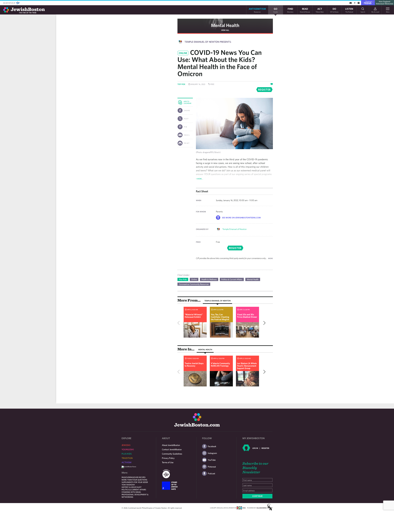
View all (225, 30)
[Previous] (179, 323)
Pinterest (212, 466)
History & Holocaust (131, 487)
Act (320, 9)
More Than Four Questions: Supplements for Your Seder (135, 481)
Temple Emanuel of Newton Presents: (208, 41)
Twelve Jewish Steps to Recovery (194, 364)
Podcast (211, 473)
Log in (255, 448)
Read (305, 9)
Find (290, 9)
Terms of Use (167, 462)
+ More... (199, 179)
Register (265, 448)
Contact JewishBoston (172, 449)
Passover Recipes (137, 477)
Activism (126, 462)
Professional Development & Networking (135, 495)
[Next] (264, 323)
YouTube (212, 460)
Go (275, 9)
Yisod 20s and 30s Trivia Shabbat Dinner (247, 315)
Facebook (212, 446)
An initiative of (9, 3)
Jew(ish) (126, 445)
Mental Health (225, 25)
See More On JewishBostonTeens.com (241, 217)
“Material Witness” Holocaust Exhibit (194, 315)
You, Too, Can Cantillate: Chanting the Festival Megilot (220, 317)
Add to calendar (187, 102)
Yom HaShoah (128, 484)
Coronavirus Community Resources (194, 284)
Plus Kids (183, 279)
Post (186, 119)
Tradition (127, 458)
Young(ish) (128, 449)
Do (334, 9)
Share (187, 110)
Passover (126, 477)
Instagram (212, 453)
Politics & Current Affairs (231, 279)
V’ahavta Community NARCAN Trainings (220, 364)
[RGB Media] (241, 508)
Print (187, 143)
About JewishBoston (171, 445)
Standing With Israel (131, 492)
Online (194, 279)
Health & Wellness (209, 279)
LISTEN (349, 9)
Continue (257, 496)
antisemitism (257, 9)
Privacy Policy (168, 458)
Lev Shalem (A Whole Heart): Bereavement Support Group (247, 365)
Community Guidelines (172, 454)
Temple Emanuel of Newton (234, 229)
